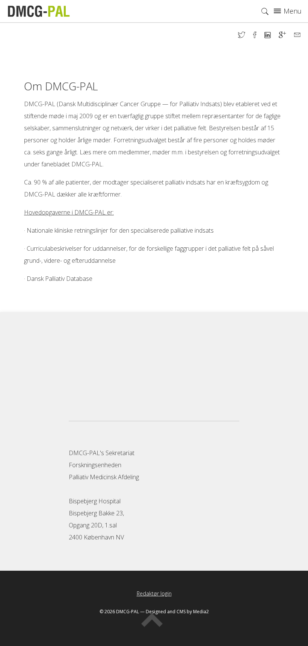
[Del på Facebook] (258, 36)
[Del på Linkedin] (271, 36)
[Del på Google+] (286, 36)
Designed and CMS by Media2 (177, 611)
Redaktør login (154, 593)
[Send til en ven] (297, 36)
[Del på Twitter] (246, 36)
